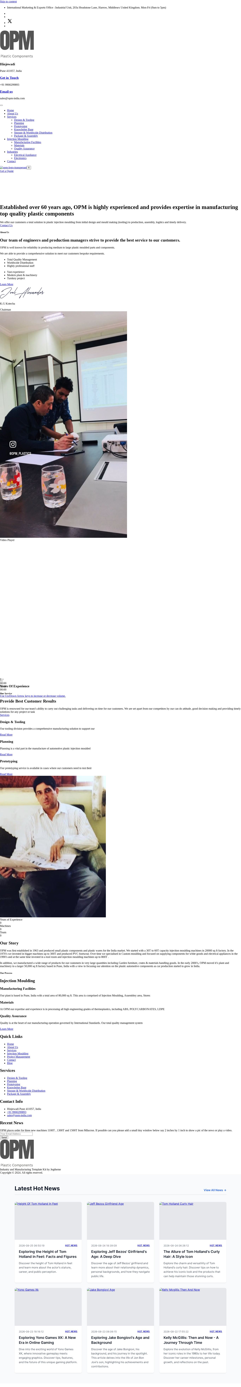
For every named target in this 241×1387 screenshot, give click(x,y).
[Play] (1, 680)
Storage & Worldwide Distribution (33, 132)
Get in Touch (9, 78)
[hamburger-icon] (1, 105)
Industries (12, 151)
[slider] (33, 695)
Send (4, 1137)
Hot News (71, 1245)
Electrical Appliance (25, 154)
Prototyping (20, 126)
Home (10, 110)
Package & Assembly (26, 135)
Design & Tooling (24, 119)
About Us (12, 113)
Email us (6, 91)
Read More (6, 734)
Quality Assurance (24, 148)
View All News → (215, 1190)
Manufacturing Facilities (27, 142)
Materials (19, 145)
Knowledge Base (23, 129)
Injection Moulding (17, 139)
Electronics (20, 158)
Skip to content (8, 1)
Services (11, 116)
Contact (11, 161)
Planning (19, 123)
